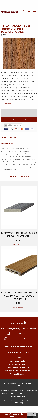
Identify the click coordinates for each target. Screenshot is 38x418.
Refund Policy (18, 403)
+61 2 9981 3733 (20, 334)
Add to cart (17, 120)
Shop (5, 383)
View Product (17, 244)
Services (13, 383)
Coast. (25, 396)
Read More (6, 104)
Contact (18, 385)
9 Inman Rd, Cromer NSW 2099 (18, 347)
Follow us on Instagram (20, 339)
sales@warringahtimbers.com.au (21, 329)
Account (29, 383)
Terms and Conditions (11, 401)
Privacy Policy (26, 401)
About (21, 383)
